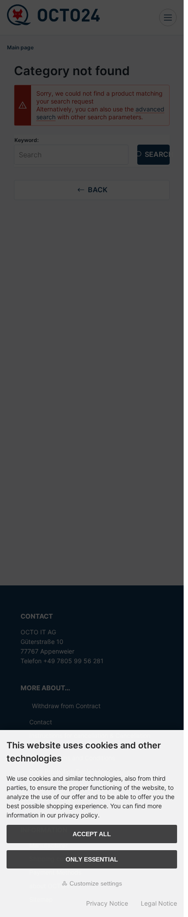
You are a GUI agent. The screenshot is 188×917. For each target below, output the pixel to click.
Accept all (92, 833)
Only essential (92, 859)
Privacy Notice (107, 903)
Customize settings (95, 883)
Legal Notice (159, 903)
